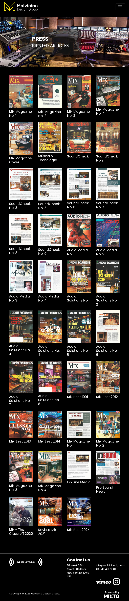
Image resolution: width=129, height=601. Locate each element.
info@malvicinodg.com (110, 565)
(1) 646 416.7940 (106, 569)
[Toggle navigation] (120, 6)
